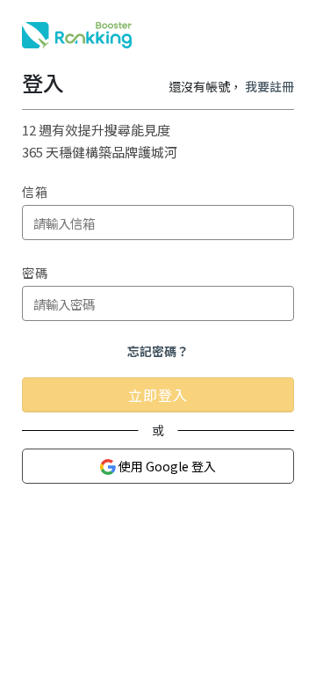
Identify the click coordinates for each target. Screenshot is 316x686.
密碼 (35, 272)
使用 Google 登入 (166, 466)
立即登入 (158, 394)
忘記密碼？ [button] (158, 351)
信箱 (35, 192)
